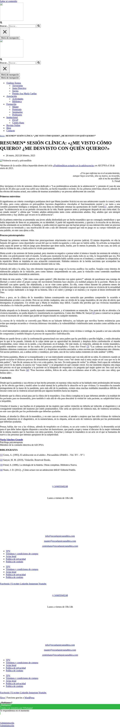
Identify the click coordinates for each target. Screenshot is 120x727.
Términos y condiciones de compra (22, 553)
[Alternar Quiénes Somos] (51, 83)
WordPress (29, 697)
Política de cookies (14, 561)
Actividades (17, 99)
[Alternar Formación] (51, 104)
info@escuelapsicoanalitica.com (60, 536)
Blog (8, 128)
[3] (87, 346)
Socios (15, 91)
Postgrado (17, 109)
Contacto (10, 130)
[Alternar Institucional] (51, 117)
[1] (105, 206)
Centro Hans (18, 122)
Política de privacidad (16, 559)
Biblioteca (17, 101)
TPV (8, 551)
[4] (27, 370)
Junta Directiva (19, 88)
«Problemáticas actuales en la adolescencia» (73, 165)
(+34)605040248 (60, 486)
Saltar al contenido (8, 1)
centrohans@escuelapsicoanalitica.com (60, 546)
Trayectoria (17, 85)
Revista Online (13, 125)
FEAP (15, 120)
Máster (15, 107)
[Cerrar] (5, 32)
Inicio (2, 136)
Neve (2, 697)
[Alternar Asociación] (51, 96)
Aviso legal (11, 556)
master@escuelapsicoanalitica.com (60, 541)
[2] (93, 313)
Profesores (17, 114)
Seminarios (17, 112)
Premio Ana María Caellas (24, 93)
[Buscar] (1, 22)
